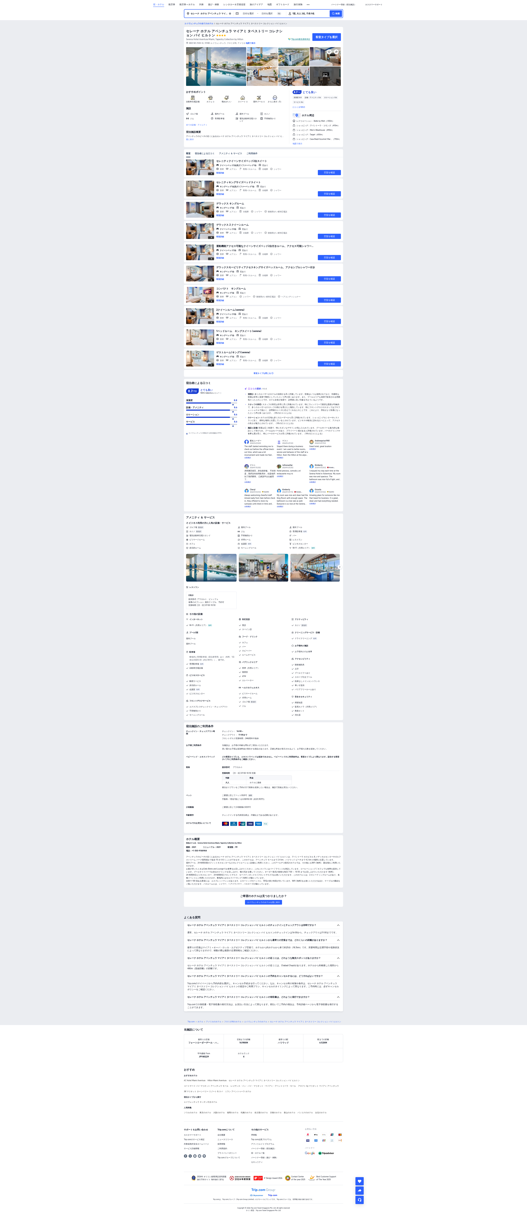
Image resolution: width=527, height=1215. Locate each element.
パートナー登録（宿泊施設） (263, 1148)
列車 (201, 4)
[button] (308, 4)
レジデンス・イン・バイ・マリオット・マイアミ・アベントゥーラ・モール (263, 1086)
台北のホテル (321, 1112)
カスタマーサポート (192, 1135)
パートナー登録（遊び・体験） (264, 1157)
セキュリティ (257, 1162)
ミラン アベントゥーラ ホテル (238, 1091)
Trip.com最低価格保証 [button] (300, 39)
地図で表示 (297, 144)
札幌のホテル (246, 1112)
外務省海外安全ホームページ (196, 1144)
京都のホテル (276, 1112)
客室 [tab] (188, 153)
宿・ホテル (158, 4)
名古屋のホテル (261, 1112)
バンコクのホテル (305, 1112)
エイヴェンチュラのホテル (255, 1022)
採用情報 (221, 1144)
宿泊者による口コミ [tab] (205, 153)
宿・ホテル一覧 (258, 1153)
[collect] (359, 1181)
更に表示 (190, 139)
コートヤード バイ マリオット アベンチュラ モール (206, 1086)
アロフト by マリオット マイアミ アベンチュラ (318, 1086)
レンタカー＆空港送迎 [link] (234, 4)
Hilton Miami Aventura (217, 1080)
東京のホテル (205, 1112)
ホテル (200, 1022)
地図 (269, 4)
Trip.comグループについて (229, 1157)
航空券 (172, 4)
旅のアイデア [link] (256, 4)
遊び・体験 (213, 4)
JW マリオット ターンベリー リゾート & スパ (203, 1091)
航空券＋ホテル (187, 4)
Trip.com (191, 1022)
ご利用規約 (222, 1148)
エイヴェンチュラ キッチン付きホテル (200, 1102)
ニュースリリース (225, 1139)
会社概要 (221, 1135)
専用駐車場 (297, 531)
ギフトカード (282, 4)
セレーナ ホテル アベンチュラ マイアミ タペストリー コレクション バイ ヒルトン (264, 1080)
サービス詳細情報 (191, 1148)
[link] (343, 4)
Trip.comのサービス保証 (194, 1139)
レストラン (297, 540)
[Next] (340, 567)
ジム (243, 531)
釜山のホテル (289, 1112)
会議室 (244, 544)
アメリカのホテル (213, 1022)
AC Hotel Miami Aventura (194, 1080)
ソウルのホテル (190, 1112)
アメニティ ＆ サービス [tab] (230, 153)
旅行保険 (298, 4)
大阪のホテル (219, 1112)
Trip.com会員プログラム (261, 1139)
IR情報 (254, 1135)
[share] (359, 1190)
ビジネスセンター (300, 544)
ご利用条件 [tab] (251, 153)
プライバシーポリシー (227, 1153)
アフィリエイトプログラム (262, 1144)
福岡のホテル (233, 1112)
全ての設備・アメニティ (196, 125)
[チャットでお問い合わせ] (359, 1200)
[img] (216, 66)
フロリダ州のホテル (232, 1022)
